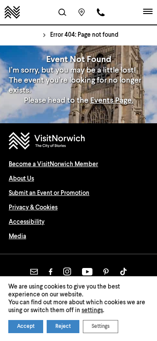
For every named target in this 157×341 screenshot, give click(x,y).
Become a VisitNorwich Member (53, 164)
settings (92, 310)
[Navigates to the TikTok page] (123, 271)
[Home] (12, 12)
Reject (63, 326)
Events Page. (111, 100)
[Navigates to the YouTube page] (87, 272)
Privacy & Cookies (33, 208)
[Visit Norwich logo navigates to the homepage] (78, 142)
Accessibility (26, 222)
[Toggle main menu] (148, 12)
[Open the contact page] (100, 12)
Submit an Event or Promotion (49, 193)
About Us (21, 179)
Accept (25, 326)
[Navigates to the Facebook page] (50, 271)
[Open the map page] (81, 12)
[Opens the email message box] (34, 271)
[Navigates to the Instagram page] (67, 271)
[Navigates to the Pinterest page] (106, 271)
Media (17, 236)
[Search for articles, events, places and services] (62, 12)
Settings (100, 326)
